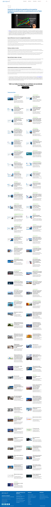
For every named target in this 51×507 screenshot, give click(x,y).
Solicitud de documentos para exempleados (20, 502)
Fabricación (29, 498)
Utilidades (29, 502)
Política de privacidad (42, 505)
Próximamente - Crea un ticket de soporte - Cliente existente (20, 498)
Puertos (10, 30)
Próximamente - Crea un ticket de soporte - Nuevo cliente (20, 496)
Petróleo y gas (29, 504)
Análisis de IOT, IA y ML (42, 498)
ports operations (39, 76)
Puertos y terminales (30, 494)
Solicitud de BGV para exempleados (20, 500)
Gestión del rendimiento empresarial (44, 497)
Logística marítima (42, 494)
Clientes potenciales (18, 494)
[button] (25, 1)
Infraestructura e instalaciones (32, 497)
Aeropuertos (29, 501)
